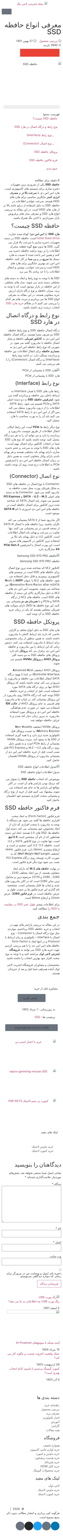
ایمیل (57, 1242)
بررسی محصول (48, 41)
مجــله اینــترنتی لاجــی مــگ (42, 1509)
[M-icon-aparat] (20, 1526)
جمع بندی (51, 168)
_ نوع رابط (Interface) (40, 135)
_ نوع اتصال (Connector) (38, 143)
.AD (57, 1532)
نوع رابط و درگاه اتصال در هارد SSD (35, 126)
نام (58, 1228)
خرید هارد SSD (14, 303)
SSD (37, 1017)
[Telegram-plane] (46, 1526)
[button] (55, 53)
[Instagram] (28, 1526)
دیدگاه (56, 1184)
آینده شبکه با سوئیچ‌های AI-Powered (37, 1342)
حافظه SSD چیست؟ (45, 118)
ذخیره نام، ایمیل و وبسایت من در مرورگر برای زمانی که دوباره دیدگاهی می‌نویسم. (33, 1274)
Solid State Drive (48, 238)
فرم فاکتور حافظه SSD (43, 160)
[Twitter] (37, 1526)
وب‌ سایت (55, 1256)
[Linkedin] (55, 1526)
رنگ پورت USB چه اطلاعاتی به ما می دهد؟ (33, 1301)
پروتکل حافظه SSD (45, 151)
